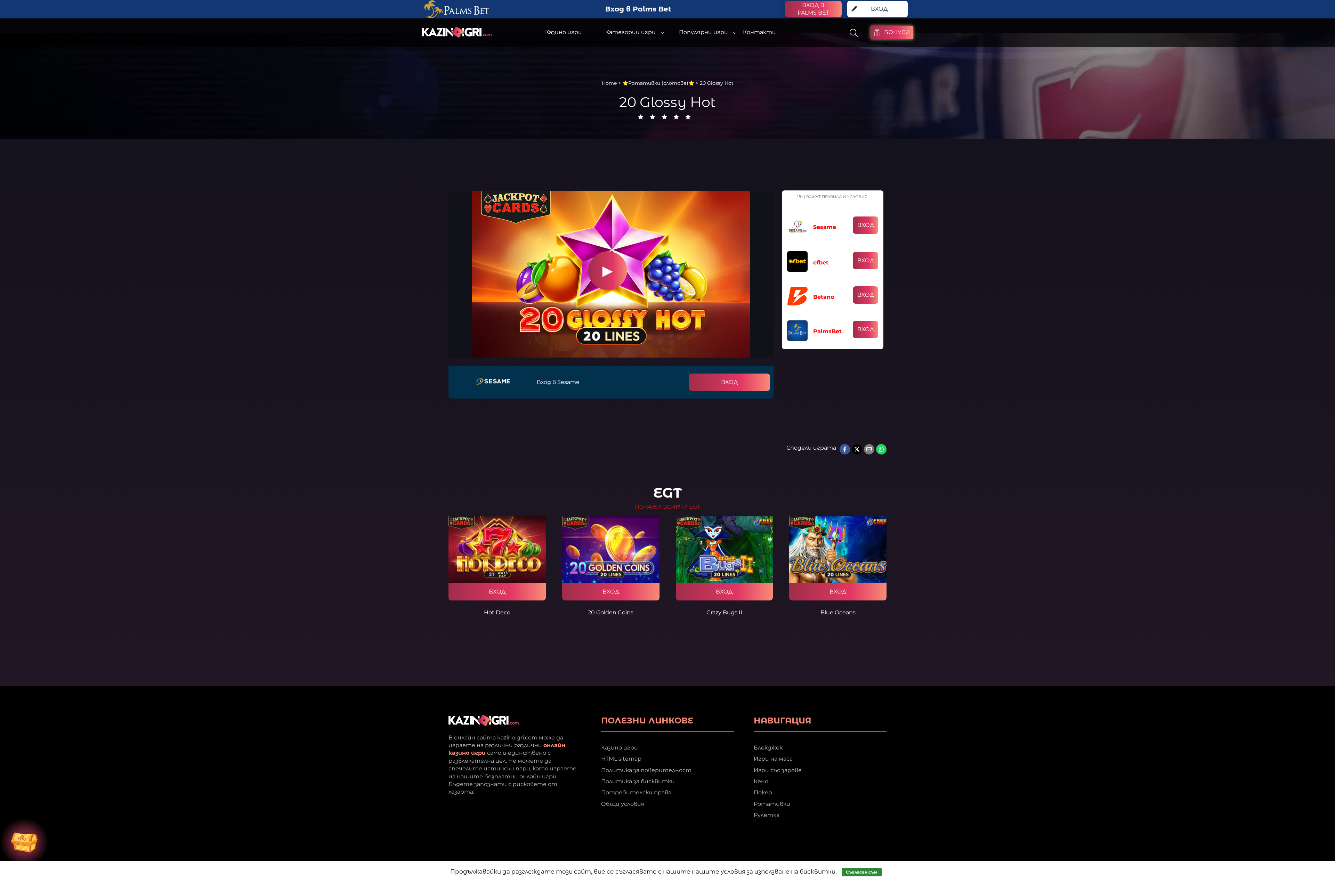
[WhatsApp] (881, 449)
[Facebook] (845, 449)
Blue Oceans (838, 612)
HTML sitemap (621, 758)
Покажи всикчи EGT (667, 507)
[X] (857, 449)
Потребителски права (636, 792)
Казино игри (619, 747)
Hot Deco (497, 612)
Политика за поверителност (646, 770)
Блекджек (768, 747)
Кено (761, 781)
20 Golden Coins (610, 612)
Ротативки (772, 804)
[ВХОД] (497, 549)
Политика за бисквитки (638, 781)
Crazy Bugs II (724, 612)
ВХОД (729, 382)
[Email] (869, 449)
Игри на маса (773, 758)
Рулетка (766, 815)
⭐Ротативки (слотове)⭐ (658, 83)
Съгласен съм (861, 872)
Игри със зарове (778, 770)
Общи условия (623, 804)
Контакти (759, 32)
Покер (763, 792)
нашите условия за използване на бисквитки (763, 871)
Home (609, 83)
